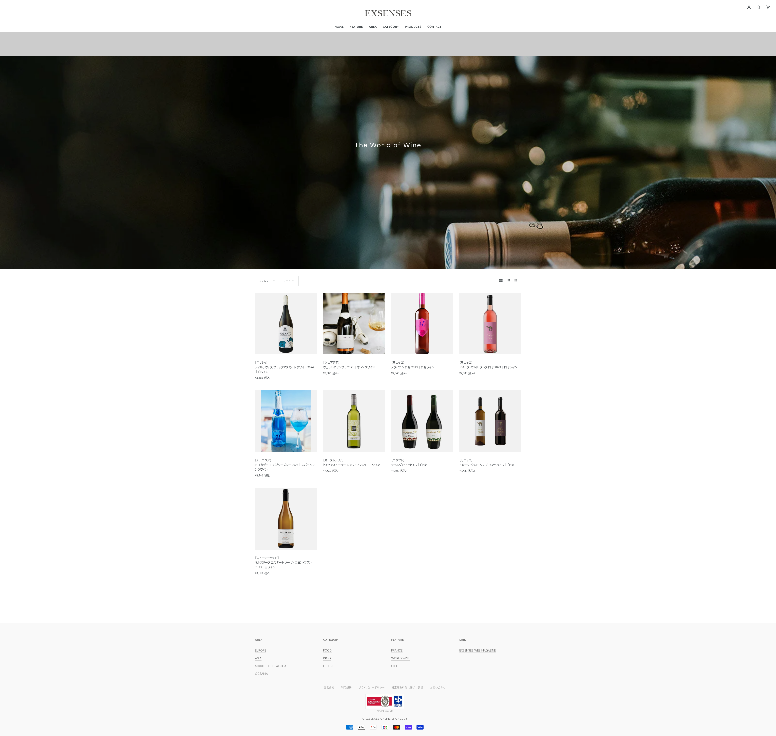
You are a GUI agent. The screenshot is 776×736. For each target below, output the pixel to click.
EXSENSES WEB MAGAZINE (477, 650)
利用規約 (346, 687)
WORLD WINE (400, 658)
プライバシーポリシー (371, 687)
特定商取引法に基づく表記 (407, 687)
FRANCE (397, 650)
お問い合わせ (438, 687)
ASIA (258, 658)
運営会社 (329, 687)
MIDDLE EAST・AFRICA (270, 666)
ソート (287, 280)
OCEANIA (261, 674)
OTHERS (328, 666)
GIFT (394, 666)
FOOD (327, 650)
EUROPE (260, 650)
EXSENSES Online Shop (382, 718)
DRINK (327, 658)
